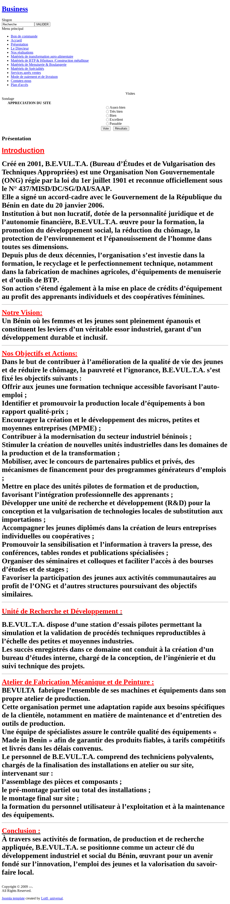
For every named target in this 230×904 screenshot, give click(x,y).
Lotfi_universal (52, 898)
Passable (116, 123)
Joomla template (13, 898)
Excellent (116, 119)
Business (15, 9)
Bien (113, 115)
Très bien (116, 111)
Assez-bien (117, 107)
